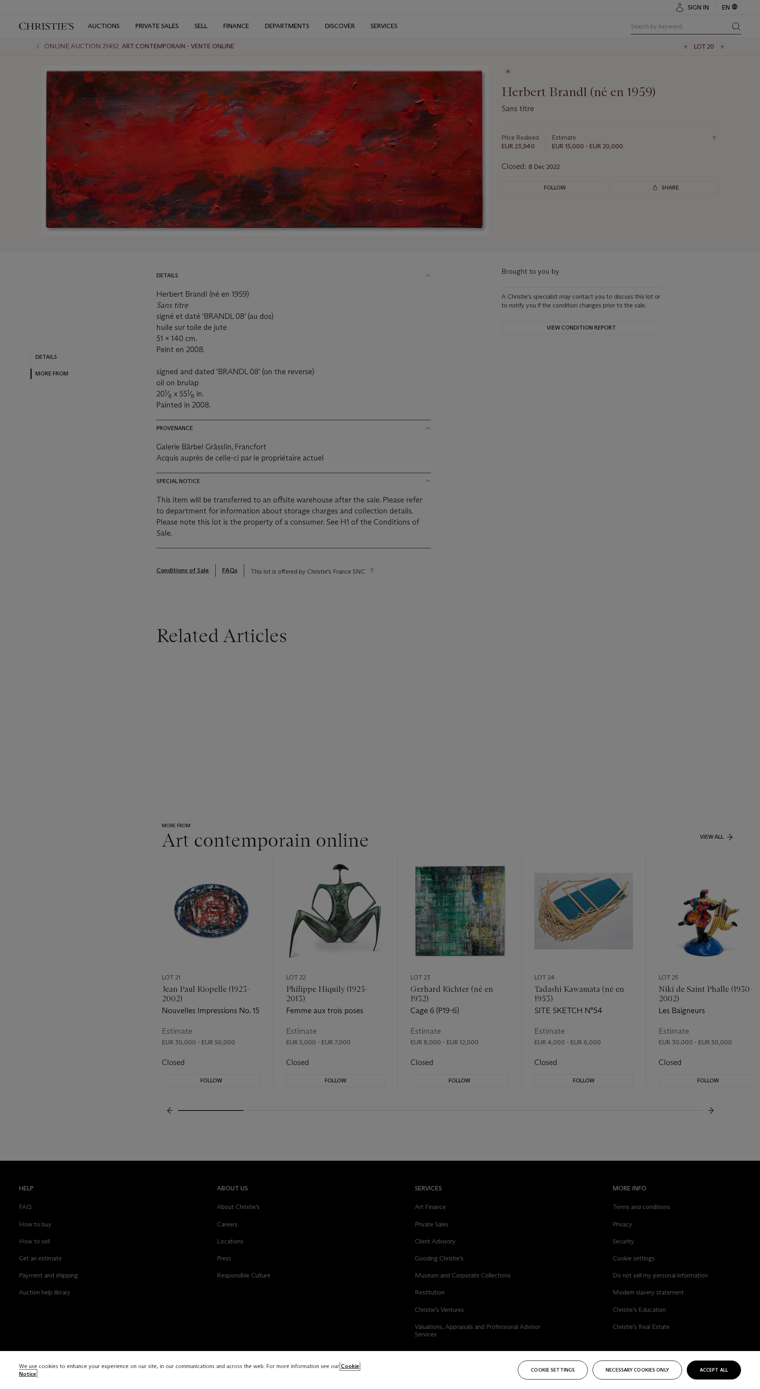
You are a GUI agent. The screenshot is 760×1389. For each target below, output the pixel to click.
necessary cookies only (637, 1370)
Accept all (714, 1370)
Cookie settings (553, 1370)
